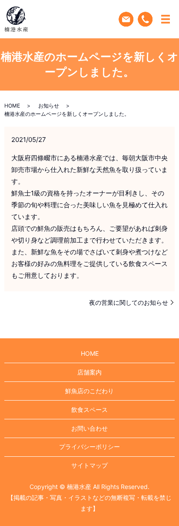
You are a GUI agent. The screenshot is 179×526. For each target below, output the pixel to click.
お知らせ (48, 105)
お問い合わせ (89, 428)
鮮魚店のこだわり (89, 390)
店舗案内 (89, 372)
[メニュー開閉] (165, 19)
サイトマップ (89, 465)
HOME (12, 105)
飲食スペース (89, 409)
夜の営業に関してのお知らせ (128, 302)
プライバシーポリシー (89, 446)
